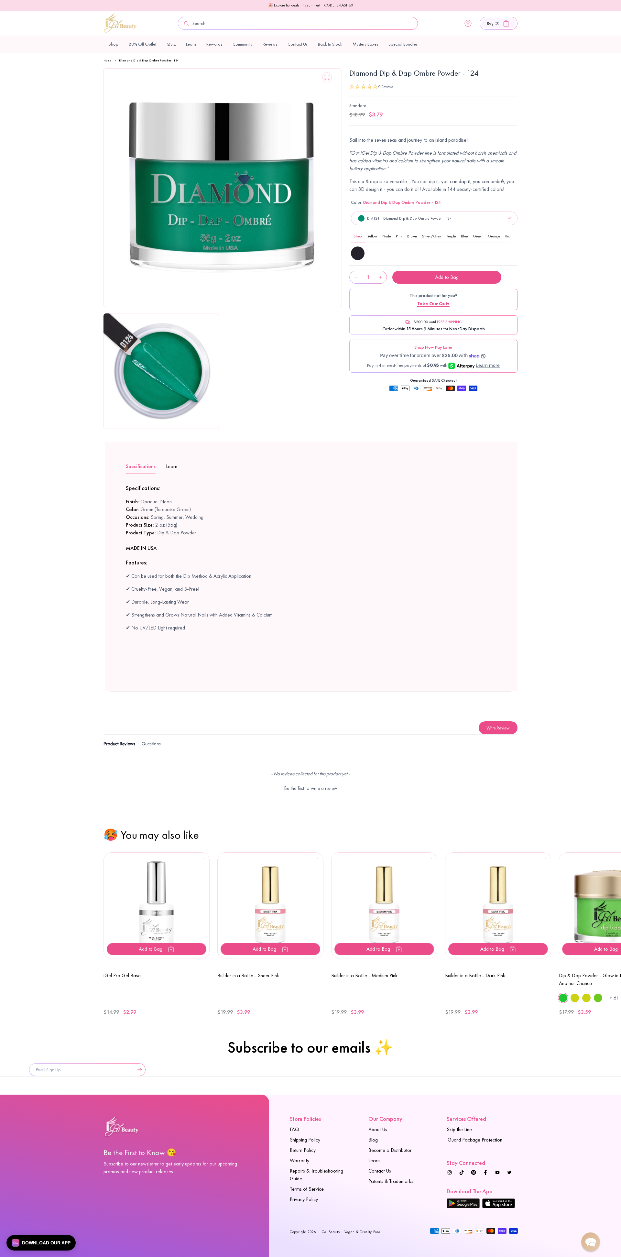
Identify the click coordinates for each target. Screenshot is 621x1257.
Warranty (299, 1160)
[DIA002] (358, 253)
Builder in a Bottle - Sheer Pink (248, 975)
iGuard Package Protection (474, 1139)
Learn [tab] (171, 466)
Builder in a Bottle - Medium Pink (364, 975)
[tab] (119, 745)
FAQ (294, 1129)
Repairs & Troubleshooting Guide (316, 1174)
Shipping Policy (305, 1139)
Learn (374, 1160)
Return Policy (303, 1150)
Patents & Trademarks (390, 1181)
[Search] (187, 23)
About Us (377, 1129)
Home (107, 60)
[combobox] (298, 23)
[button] (499, 23)
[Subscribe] (138, 1069)
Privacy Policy (304, 1199)
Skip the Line (459, 1129)
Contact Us (379, 1170)
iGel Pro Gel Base (122, 975)
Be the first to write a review (310, 788)
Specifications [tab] (141, 466)
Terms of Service (307, 1189)
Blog (373, 1139)
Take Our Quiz (433, 304)
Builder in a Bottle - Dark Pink (475, 975)
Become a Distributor (390, 1150)
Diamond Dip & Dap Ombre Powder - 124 (149, 60)
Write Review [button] (498, 728)
